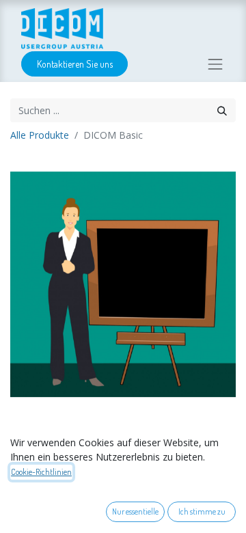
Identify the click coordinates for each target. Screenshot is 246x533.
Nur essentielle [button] (135, 511)
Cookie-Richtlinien (41, 472)
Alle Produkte (39, 134)
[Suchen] (222, 110)
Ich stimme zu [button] (202, 511)
